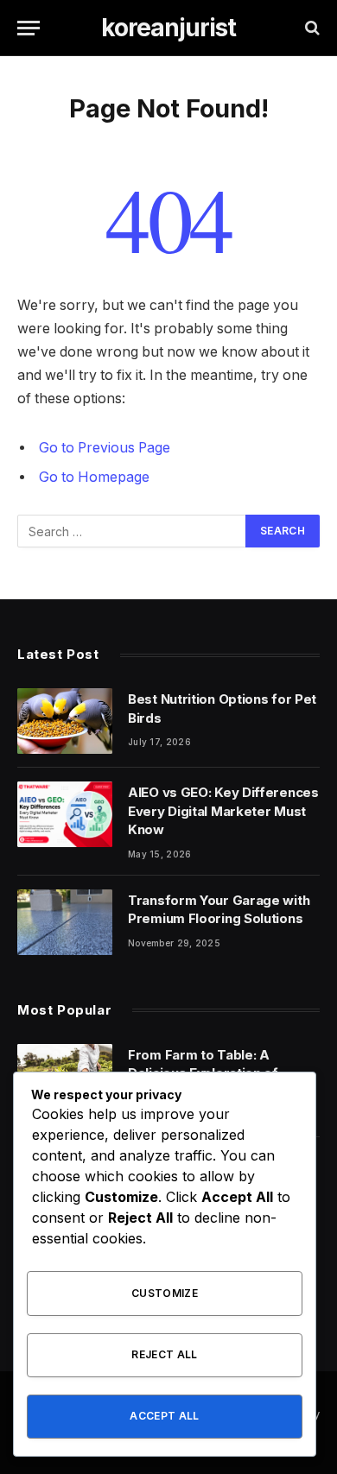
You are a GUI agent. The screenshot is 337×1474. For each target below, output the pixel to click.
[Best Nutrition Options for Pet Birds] (64, 721)
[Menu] (28, 28)
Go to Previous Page (104, 448)
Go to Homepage (94, 477)
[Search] (311, 28)
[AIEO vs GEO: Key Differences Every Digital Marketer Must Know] (64, 814)
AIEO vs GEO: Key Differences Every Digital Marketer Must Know (223, 811)
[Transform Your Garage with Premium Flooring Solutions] (64, 922)
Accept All (165, 1415)
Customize (164, 1293)
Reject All (164, 1354)
